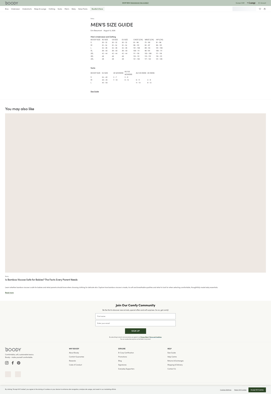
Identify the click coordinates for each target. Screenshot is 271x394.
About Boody (74, 353)
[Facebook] (12, 363)
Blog (120, 361)
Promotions (122, 357)
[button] (135, 331)
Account (263, 3)
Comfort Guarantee (76, 357)
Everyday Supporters (126, 369)
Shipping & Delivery (175, 365)
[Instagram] (6, 363)
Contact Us (171, 369)
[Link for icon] (8, 374)
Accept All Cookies (257, 390)
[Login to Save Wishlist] (260, 9)
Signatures (122, 365)
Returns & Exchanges (175, 361)
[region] (135, 390)
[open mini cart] (264, 9)
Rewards (72, 361)
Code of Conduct (75, 365)
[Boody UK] (11, 3)
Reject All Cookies (240, 390)
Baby (92, 18)
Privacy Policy (144, 337)
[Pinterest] (18, 363)
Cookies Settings (225, 390)
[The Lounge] (251, 3)
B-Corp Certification (126, 353)
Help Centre (172, 357)
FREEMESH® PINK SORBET (139, 3)
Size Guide (171, 353)
